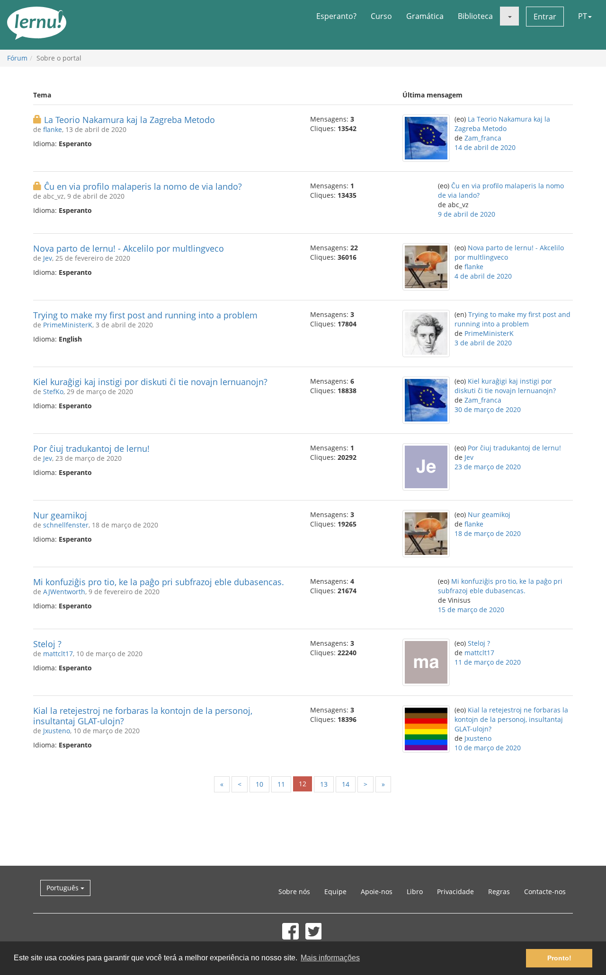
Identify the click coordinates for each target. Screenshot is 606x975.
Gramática (425, 16)
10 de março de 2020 (487, 747)
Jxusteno (56, 730)
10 (259, 784)
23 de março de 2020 (487, 466)
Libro (415, 891)
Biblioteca (475, 16)
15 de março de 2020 (471, 609)
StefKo (53, 391)
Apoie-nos (376, 891)
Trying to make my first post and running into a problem (145, 315)
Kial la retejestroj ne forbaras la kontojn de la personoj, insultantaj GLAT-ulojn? (142, 716)
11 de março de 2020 (487, 662)
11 (281, 784)
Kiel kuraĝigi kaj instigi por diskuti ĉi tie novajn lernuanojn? (150, 381)
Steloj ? (47, 644)
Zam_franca (482, 137)
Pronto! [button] (559, 958)
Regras (499, 891)
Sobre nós (294, 891)
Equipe (335, 891)
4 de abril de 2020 (483, 276)
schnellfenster (66, 524)
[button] (509, 16)
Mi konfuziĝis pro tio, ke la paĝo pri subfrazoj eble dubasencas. (158, 582)
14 (345, 784)
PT (582, 16)
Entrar (545, 16)
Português (63, 887)
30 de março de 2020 (487, 409)
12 (302, 783)
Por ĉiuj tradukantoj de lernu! (91, 448)
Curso (381, 16)
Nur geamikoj (60, 515)
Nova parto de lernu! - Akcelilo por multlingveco (128, 248)
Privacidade (455, 891)
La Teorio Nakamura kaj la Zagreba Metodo (129, 119)
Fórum (17, 57)
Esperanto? (336, 16)
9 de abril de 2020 (466, 214)
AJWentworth (64, 591)
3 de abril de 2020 (483, 342)
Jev (47, 258)
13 (324, 784)
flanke (52, 129)
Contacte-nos (545, 891)
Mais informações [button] (330, 958)
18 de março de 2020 (487, 533)
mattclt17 (58, 653)
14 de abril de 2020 (485, 147)
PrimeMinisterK (67, 324)
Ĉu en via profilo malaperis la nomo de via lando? (143, 186)
